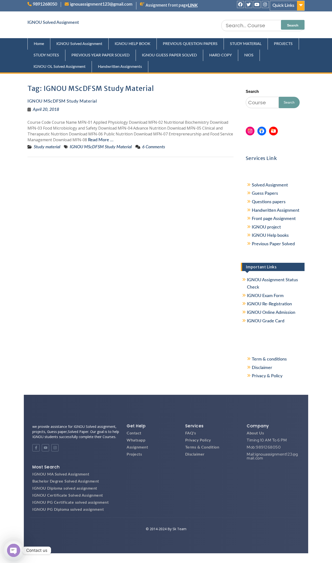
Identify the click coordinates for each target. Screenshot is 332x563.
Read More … (101, 140)
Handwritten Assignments (120, 67)
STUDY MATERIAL (246, 44)
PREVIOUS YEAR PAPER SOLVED (100, 55)
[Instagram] (265, 4)
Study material (47, 147)
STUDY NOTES (46, 55)
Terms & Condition (202, 447)
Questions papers (269, 202)
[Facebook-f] (36, 447)
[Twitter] (248, 4)
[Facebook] (240, 4)
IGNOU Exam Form (265, 296)
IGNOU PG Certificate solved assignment (70, 502)
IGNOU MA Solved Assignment (60, 474)
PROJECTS (283, 44)
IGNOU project (266, 227)
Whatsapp (136, 440)
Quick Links (283, 5)
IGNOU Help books (270, 235)
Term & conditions (269, 359)
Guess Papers (265, 193)
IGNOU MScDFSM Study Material (62, 101)
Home (39, 44)
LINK (193, 5)
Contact (134, 433)
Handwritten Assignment (275, 210)
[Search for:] (263, 25)
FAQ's (190, 433)
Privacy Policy (198, 440)
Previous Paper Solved (273, 244)
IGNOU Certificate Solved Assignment (67, 495)
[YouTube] (273, 131)
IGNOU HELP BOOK (132, 44)
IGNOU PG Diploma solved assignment (68, 509)
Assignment (137, 447)
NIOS (248, 55)
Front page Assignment (274, 219)
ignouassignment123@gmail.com (101, 4)
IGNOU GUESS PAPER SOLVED (169, 55)
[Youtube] (257, 4)
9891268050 (45, 4)
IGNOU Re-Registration (269, 304)
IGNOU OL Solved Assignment (60, 67)
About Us (255, 433)
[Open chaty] (13, 550)
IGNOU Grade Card (265, 321)
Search (252, 91)
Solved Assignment (270, 185)
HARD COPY (220, 55)
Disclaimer (262, 368)
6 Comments (153, 147)
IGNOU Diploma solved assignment (64, 488)
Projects (134, 454)
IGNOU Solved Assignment (53, 22)
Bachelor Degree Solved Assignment (65, 481)
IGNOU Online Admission (271, 312)
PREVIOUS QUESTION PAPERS (190, 44)
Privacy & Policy (267, 376)
